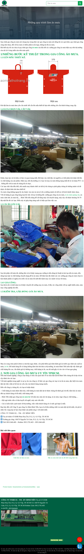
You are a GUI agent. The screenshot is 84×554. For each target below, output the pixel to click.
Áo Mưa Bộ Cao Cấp (40, 549)
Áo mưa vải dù (30, 549)
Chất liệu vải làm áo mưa (21, 458)
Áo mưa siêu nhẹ (51, 550)
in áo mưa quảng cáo (72, 195)
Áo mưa (3, 549)
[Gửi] (80, 3)
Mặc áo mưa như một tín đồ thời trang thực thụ (62, 458)
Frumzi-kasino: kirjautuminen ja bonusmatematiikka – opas (21, 487)
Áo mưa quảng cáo (61, 550)
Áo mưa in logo (71, 550)
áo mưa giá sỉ (23, 550)
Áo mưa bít (49, 549)
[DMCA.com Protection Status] (56, 540)
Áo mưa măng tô (42, 552)
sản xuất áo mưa (10, 549)
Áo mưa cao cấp (15, 550)
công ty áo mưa (32, 550)
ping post (4, 495)
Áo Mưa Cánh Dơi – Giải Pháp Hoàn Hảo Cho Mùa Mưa (68, 549)
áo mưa (35, 47)
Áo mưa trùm (78, 550)
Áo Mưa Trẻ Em (5, 550)
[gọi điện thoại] (79, 539)
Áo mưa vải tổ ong (41, 550)
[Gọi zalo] (79, 546)
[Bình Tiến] (4, 3)
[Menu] (12, 3)
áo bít (6, 366)
